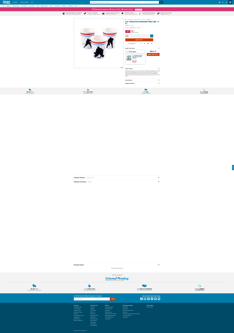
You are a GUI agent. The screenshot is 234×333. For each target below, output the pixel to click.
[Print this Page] (151, 43)
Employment (107, 310)
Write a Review (132, 27)
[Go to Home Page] (125, 19)
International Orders (94, 318)
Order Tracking (93, 310)
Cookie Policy (125, 317)
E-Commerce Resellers (127, 315)
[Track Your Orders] (219, 2)
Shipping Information (94, 315)
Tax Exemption (93, 322)
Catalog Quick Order (78, 307)
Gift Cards (76, 313)
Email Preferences (93, 325)
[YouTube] (155, 298)
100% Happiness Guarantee (110, 315)
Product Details (129, 68)
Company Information (109, 307)
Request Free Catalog (78, 312)
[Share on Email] (148, 43)
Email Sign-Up (76, 317)
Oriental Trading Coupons (79, 315)
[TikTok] (152, 298)
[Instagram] (159, 298)
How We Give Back (108, 308)
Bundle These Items (130, 48)
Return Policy (92, 313)
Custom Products (149, 307)
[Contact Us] (222, 2)
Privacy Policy (125, 307)
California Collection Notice (128, 310)
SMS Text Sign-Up (77, 318)
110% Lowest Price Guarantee (110, 313)
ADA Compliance (93, 323)
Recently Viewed (79, 265)
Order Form (92, 312)
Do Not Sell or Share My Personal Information (131, 313)
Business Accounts (77, 310)
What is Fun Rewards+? (78, 320)
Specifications (128, 80)
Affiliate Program (108, 312)
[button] (98, 43)
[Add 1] (151, 35)
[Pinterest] (148, 298)
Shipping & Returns (130, 83)
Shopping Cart (93, 317)
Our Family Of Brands (109, 317)
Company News (108, 318)
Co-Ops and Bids (77, 308)
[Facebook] (141, 298)
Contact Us (92, 307)
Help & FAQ (92, 308)
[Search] (161, 2)
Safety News (125, 312)
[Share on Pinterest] (144, 43)
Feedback (233, 167)
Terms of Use (125, 308)
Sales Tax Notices (93, 320)
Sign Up (113, 299)
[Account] (226, 2)
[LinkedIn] (145, 298)
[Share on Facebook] (141, 43)
